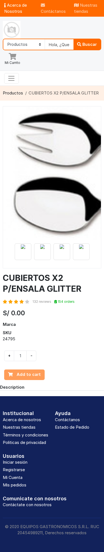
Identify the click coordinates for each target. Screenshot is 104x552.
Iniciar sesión (15, 462)
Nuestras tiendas (85, 8)
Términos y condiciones (25, 435)
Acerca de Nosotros (15, 8)
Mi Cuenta (12, 477)
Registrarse (14, 469)
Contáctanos (53, 11)
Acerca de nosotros (22, 419)
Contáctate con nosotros (27, 504)
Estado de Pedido (72, 427)
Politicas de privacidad (24, 442)
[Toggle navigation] (11, 78)
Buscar (89, 44)
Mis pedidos (14, 485)
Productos (13, 93)
